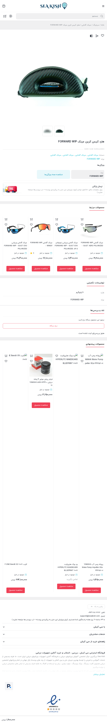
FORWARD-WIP (93, 159)
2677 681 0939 (94, 612)
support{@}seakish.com (90, 616)
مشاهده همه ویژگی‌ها (53, 174)
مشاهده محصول (92, 268)
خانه (102, 25)
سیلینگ (96, 25)
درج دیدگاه (53, 326)
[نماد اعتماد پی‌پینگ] (9, 687)
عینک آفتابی (86, 25)
